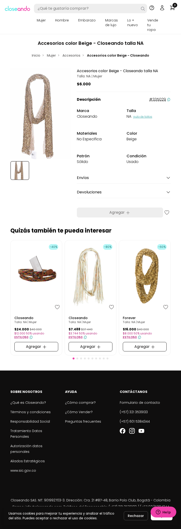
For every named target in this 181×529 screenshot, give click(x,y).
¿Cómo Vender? (79, 412)
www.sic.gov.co (23, 470)
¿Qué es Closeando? (28, 402)
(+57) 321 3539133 (134, 412)
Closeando (23, 318)
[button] (73, 358)
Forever (129, 318)
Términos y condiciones (30, 412)
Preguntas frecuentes (83, 421)
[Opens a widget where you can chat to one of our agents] (163, 512)
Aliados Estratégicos (27, 461)
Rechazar (136, 515)
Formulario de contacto (140, 402)
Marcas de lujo (111, 22)
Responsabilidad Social (30, 421)
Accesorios (71, 55)
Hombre (62, 20)
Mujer (41, 20)
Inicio (36, 55)
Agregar (117, 212)
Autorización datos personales (26, 449)
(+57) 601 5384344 (135, 421)
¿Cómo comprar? (80, 402)
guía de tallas (142, 117)
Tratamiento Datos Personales (26, 434)
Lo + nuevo (132, 22)
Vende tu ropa (152, 25)
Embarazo (87, 20)
